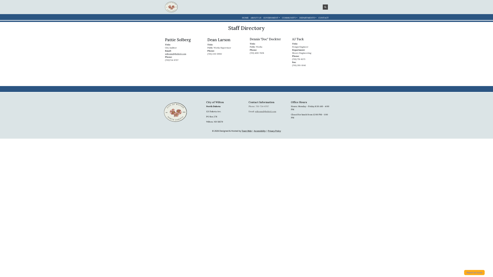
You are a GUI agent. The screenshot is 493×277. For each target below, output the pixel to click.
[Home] (171, 7)
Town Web (247, 131)
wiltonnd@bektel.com (175, 54)
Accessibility (260, 131)
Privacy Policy (274, 131)
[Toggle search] (325, 7)
